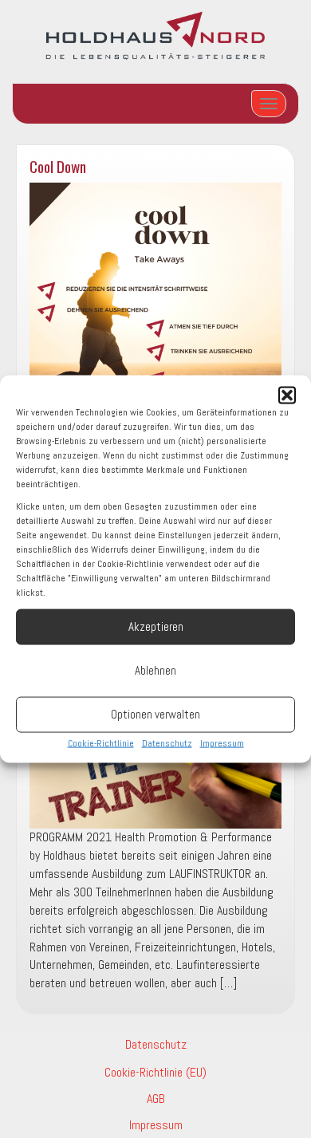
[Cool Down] (155, 309)
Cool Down (58, 166)
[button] (287, 395)
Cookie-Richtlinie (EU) (155, 1072)
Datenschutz (167, 742)
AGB (156, 1098)
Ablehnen (155, 670)
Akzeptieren (155, 626)
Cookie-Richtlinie (101, 742)
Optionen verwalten (155, 714)
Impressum (222, 742)
